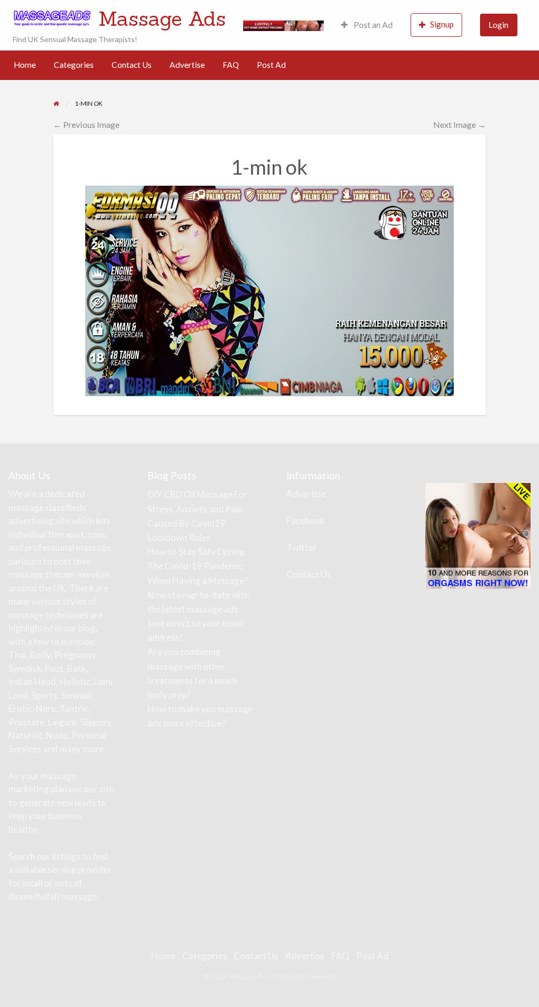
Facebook (305, 520)
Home (25, 64)
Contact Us (132, 64)
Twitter (301, 547)
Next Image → (459, 124)
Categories (74, 64)
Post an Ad (372, 24)
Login (498, 24)
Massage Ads (162, 18)
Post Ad (271, 64)
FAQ (231, 64)
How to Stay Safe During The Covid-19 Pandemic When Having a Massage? (197, 566)
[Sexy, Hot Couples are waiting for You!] (478, 534)
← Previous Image (86, 124)
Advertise (187, 64)
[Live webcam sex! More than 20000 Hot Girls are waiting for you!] (283, 25)
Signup (442, 24)
